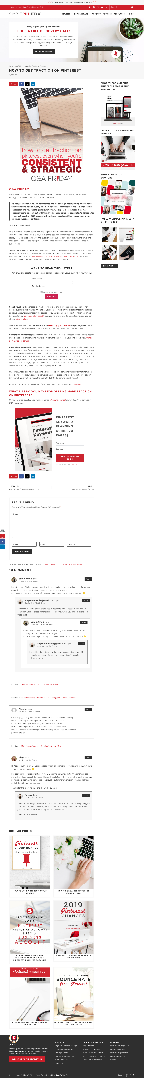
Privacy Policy (35, 1075)
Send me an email (58, 400)
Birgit (21, 757)
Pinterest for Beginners (118, 1049)
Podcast (96, 14)
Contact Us (59, 1063)
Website (71, 544)
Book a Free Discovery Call (64, 1056)
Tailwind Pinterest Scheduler (92, 1060)
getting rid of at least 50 (34, 316)
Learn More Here (43, 51)
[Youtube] (102, 7)
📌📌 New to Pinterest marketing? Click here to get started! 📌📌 (72, 2)
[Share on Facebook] (21, 84)
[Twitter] (106, 7)
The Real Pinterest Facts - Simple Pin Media (39, 684)
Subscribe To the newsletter (27, 1059)
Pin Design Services (61, 1053)
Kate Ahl (14, 75)
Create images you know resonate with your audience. (54, 256)
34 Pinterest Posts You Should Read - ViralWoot (41, 746)
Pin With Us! (109, 266)
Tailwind (77, 384)
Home (12, 7)
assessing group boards (59, 325)
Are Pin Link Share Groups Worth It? (24, 487)
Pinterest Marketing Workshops (121, 1046)
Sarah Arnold (25, 578)
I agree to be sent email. (52, 292)
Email (43, 544)
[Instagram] (94, 7)
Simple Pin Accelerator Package (66, 1046)
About (18, 7)
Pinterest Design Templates (119, 1053)
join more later (22, 319)
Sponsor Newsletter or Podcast (94, 1056)
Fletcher (23, 709)
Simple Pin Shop (88, 1046)
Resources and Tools (117, 1056)
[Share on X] (27, 84)
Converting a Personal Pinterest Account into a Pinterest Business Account (29, 957)
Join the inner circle (61, 1060)
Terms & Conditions (48, 1075)
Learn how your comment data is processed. (63, 564)
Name (16, 544)
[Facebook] (89, 7)
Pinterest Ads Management (64, 1049)
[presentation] (30, 862)
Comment (18, 514)
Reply (88, 579)
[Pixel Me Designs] (130, 1075)
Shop (131, 14)
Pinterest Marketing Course (82, 487)
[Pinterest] (98, 7)
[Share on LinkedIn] (33, 84)
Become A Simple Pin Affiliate (93, 1053)
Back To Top (60, 1075)
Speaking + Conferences (91, 1049)
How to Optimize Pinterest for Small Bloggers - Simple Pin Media (48, 698)
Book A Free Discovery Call (33, 7)
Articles (107, 14)
